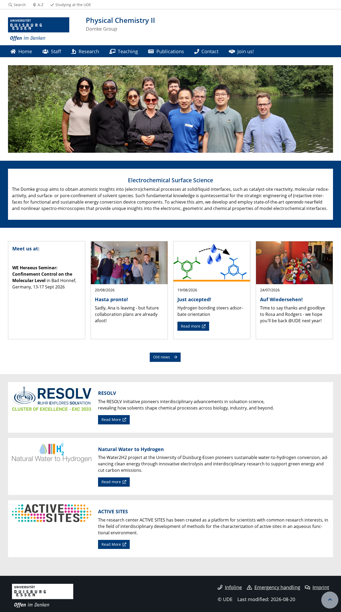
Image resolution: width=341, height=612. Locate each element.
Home (25, 51)
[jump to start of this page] (329, 600)
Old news (161, 356)
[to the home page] (38, 29)
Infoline (233, 587)
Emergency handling (277, 587)
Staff (56, 51)
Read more (190, 326)
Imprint (320, 587)
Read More (111, 419)
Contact (209, 51)
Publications (170, 51)
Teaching (128, 51)
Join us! (245, 51)
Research (89, 51)
